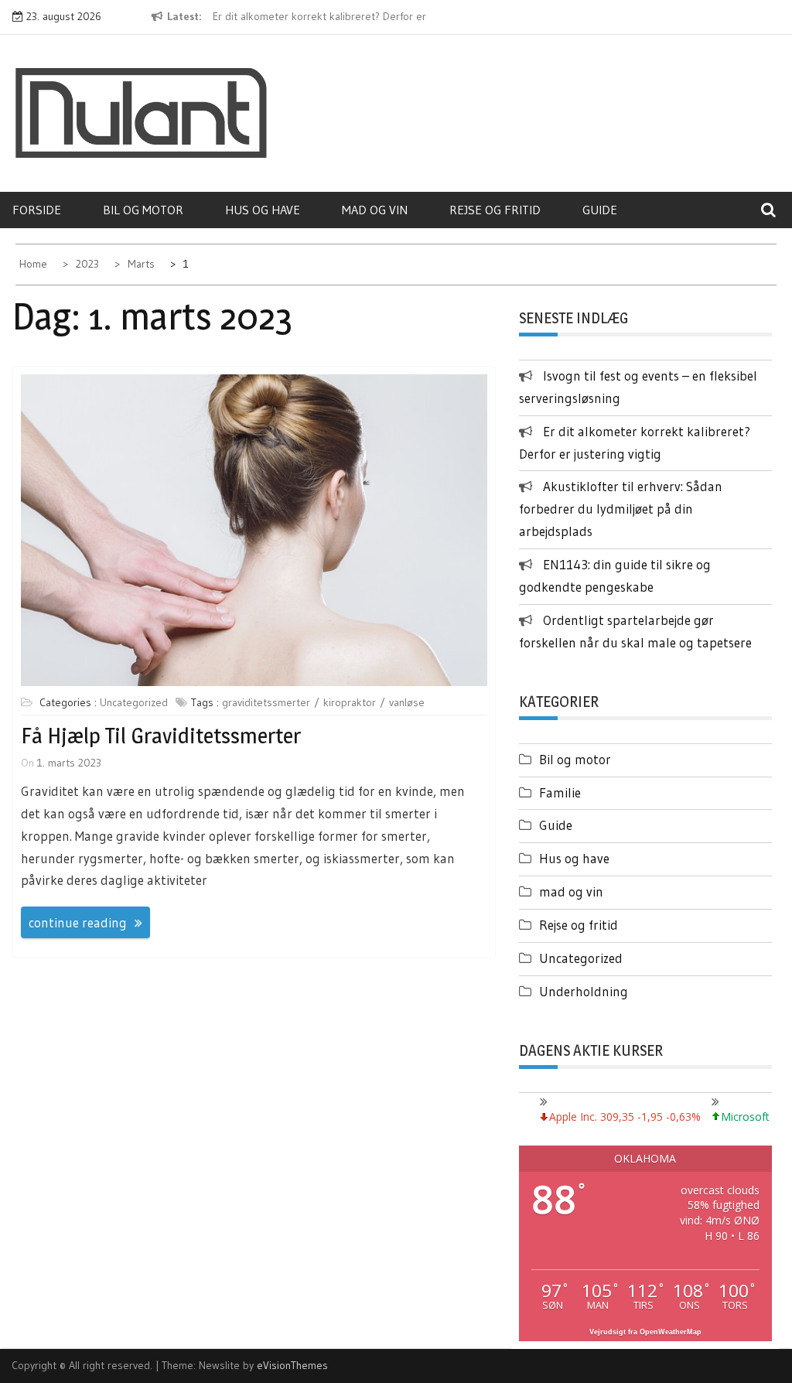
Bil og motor (143, 209)
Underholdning (583, 991)
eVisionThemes (292, 1365)
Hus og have (262, 209)
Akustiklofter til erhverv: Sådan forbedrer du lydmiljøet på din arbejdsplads (620, 508)
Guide (599, 209)
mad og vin (571, 891)
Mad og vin (375, 209)
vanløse (407, 702)
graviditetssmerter (266, 702)
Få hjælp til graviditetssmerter (161, 735)
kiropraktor (349, 702)
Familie (560, 792)
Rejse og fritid (495, 209)
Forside (36, 209)
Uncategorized (134, 702)
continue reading (78, 922)
